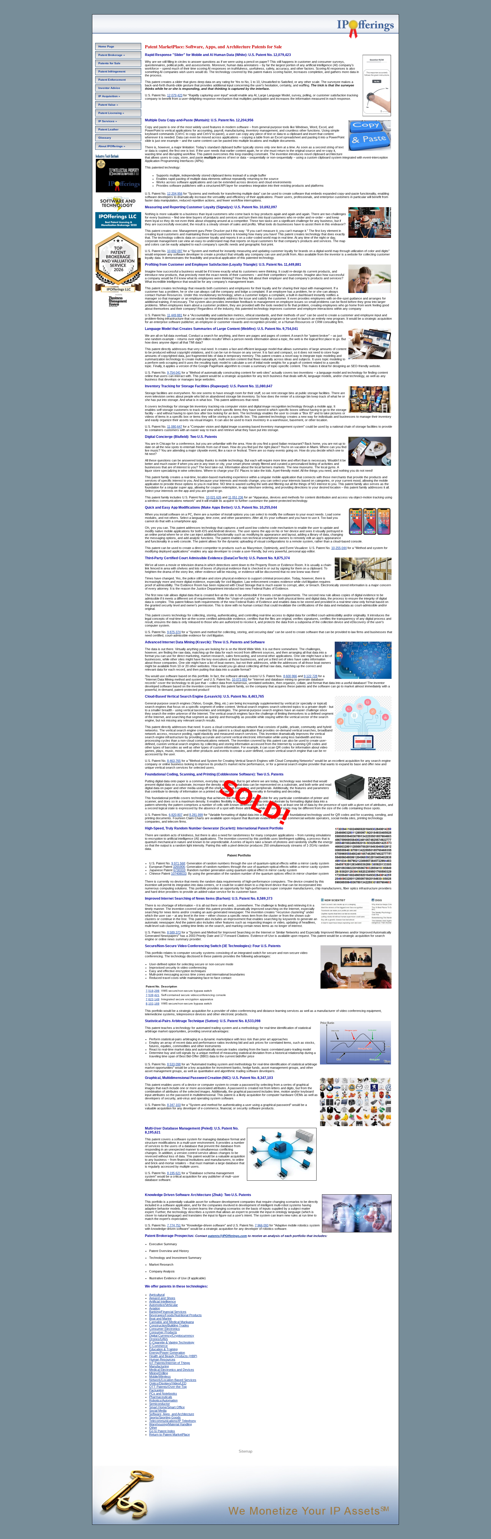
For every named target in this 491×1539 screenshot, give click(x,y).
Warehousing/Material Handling (170, 1424)
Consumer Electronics (164, 1328)
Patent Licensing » (111, 113)
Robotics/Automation (163, 1400)
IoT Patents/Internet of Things (169, 1363)
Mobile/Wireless (160, 1376)
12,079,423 (174, 95)
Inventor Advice (109, 88)
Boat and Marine (160, 1318)
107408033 (178, 873)
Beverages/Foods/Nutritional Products (175, 1315)
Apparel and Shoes (162, 1298)
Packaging (156, 1390)
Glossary (104, 137)
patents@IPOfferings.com (227, 1236)
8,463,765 (174, 760)
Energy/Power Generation (167, 1352)
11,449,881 (174, 315)
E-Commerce (158, 1345)
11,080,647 (174, 426)
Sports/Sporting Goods (165, 1417)
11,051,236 (235, 497)
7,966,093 (262, 1225)
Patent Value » (108, 104)
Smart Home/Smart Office (167, 1407)
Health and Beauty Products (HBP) (173, 1356)
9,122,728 (310, 676)
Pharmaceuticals (160, 1397)
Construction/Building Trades (169, 1325)
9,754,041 (174, 372)
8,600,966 (290, 676)
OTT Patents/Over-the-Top (168, 1386)
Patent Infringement (111, 71)
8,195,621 (174, 1173)
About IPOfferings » (111, 146)
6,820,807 (175, 814)
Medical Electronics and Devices (171, 1369)
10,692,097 (174, 251)
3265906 (179, 866)
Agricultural (157, 1294)
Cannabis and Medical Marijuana (171, 1322)
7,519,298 (152, 990)
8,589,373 (174, 932)
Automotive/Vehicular (163, 1305)
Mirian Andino (235, 1459)
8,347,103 (174, 1105)
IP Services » (107, 121)
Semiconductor (159, 1403)
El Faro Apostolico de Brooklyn (266, 1459)
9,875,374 (174, 632)
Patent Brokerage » (111, 55)
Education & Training (163, 1349)
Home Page (106, 46)
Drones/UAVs (158, 1339)
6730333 (179, 870)
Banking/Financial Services (167, 1311)
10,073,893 (239, 679)
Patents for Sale (109, 63)
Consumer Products (163, 1332)
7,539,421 (152, 995)
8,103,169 (152, 1003)
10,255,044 (339, 548)
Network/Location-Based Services (172, 1380)
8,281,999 (196, 814)
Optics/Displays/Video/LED (167, 1383)
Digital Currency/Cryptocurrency (171, 1335)
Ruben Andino (214, 1459)
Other (153, 1427)
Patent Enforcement (112, 79)
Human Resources (162, 1359)
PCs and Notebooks (163, 1393)
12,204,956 (174, 193)
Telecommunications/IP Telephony (172, 1420)
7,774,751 (174, 1225)
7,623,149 (152, 999)
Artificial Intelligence (162, 1301)
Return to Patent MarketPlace (169, 1434)
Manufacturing (159, 1366)
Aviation (154, 1308)
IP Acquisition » (109, 96)
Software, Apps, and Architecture (171, 1414)
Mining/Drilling (158, 1373)
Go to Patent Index (162, 1431)
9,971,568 (178, 863)
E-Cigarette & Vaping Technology (171, 1342)
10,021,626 (213, 497)
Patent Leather (108, 129)
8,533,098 (174, 1064)
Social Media (158, 1410)
